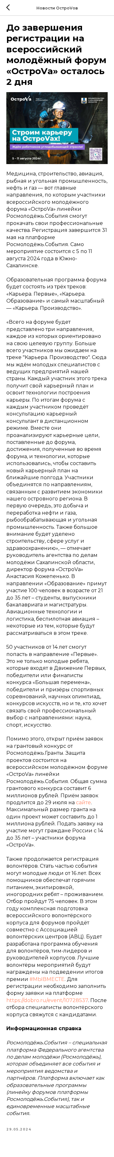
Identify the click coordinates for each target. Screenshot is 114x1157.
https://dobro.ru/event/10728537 (47, 1000)
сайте (83, 803)
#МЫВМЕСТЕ (47, 979)
